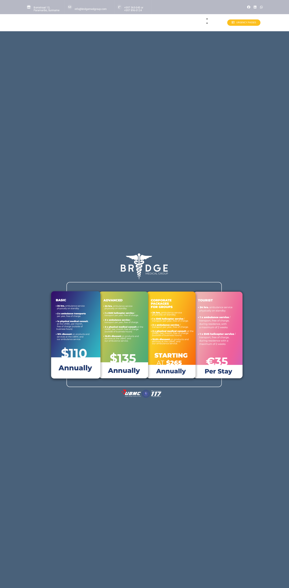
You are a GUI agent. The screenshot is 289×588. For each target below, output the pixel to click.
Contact (215, 23)
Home (216, 19)
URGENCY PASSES (246, 23)
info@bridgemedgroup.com (91, 9)
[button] (223, 22)
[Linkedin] (255, 7)
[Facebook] (248, 7)
